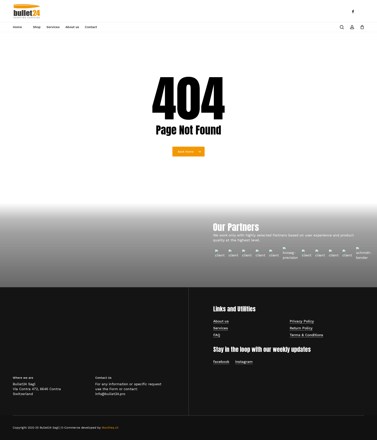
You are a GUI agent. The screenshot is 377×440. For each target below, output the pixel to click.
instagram (244, 362)
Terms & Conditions (306, 335)
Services (220, 328)
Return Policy (301, 328)
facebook (221, 362)
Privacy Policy (302, 321)
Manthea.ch (110, 427)
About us (221, 321)
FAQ (216, 335)
